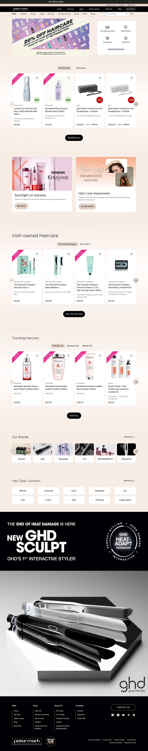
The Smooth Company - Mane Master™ (56, 286)
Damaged (99, 491)
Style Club (81, 718)
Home (59, 9)
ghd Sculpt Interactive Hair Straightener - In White (121, 110)
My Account (112, 5)
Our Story (60, 711)
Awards (59, 722)
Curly (74, 491)
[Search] (126, 14)
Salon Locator (94, 9)
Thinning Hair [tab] (57, 346)
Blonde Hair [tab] (87, 346)
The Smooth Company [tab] (67, 244)
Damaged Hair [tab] (73, 346)
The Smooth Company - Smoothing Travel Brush (119, 286)
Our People (60, 715)
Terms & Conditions (94, 740)
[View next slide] (136, 104)
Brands (76, 14)
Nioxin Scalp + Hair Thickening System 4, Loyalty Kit (118, 389)
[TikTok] (128, 715)
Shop (81, 9)
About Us (108, 9)
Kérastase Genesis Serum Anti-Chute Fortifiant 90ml (26, 387)
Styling (42, 14)
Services (70, 9)
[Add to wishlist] (37, 78)
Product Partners (62, 718)
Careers (80, 711)
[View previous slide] (12, 104)
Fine (23, 500)
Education (81, 715)
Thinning (99, 500)
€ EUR (131, 14)
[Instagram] (118, 715)
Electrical (51, 14)
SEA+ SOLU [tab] (85, 244)
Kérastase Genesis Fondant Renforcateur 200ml (89, 387)
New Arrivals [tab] (64, 68)
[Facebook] (113, 715)
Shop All (38, 711)
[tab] (73, 68)
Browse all (129, 437)
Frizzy (48, 500)
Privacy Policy (107, 740)
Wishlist (122, 5)
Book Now (131, 9)
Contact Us (123, 707)
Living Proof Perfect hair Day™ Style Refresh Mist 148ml (25, 111)
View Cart (132, 5)
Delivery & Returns (42, 715)
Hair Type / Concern (64, 14)
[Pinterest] (134, 715)
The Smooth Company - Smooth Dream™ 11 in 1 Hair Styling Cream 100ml (89, 287)
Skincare (24, 14)
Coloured (48, 491)
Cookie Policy (131, 740)
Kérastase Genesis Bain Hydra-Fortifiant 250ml (56, 387)
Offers (85, 14)
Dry (125, 491)
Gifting (93, 14)
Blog (119, 9)
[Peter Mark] (20, 9)
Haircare (33, 14)
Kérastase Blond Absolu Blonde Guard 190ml (56, 110)
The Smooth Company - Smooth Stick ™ (25, 286)
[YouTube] (123, 715)
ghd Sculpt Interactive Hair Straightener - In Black (89, 110)
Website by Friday (130, 742)
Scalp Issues (125, 500)
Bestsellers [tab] (81, 68)
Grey (74, 500)
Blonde (23, 491)
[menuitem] (59, 9)
